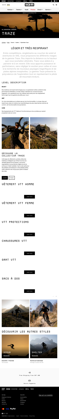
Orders (3, 399)
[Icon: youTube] (2, 413)
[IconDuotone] (11, 1)
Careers (22, 404)
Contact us (4, 404)
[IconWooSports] (31, 1)
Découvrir (6, 355)
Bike (8, 5)
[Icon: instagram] (6, 413)
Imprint (17, 416)
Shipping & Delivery (6, 397)
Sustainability (23, 397)
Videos (21, 399)
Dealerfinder (23, 400)
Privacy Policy (32, 416)
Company (22, 402)
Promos (33, 10)
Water (4, 5)
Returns (3, 400)
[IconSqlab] (25, 1)
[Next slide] (56, 296)
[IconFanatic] (18, 1)
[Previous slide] (53, 296)
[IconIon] (3, 1)
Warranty (4, 402)
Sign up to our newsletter (46, 395)
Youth (26, 10)
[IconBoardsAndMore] (3, 389)
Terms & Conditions (24, 416)
